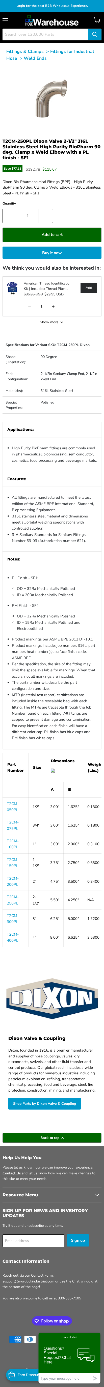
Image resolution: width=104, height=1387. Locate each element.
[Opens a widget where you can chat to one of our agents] (69, 1358)
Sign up (78, 1240)
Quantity (9, 203)
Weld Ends (35, 58)
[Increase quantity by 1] (46, 216)
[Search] (94, 34)
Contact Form (42, 1275)
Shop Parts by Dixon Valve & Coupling (44, 1103)
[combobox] (45, 34)
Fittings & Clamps (25, 51)
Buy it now (52, 253)
